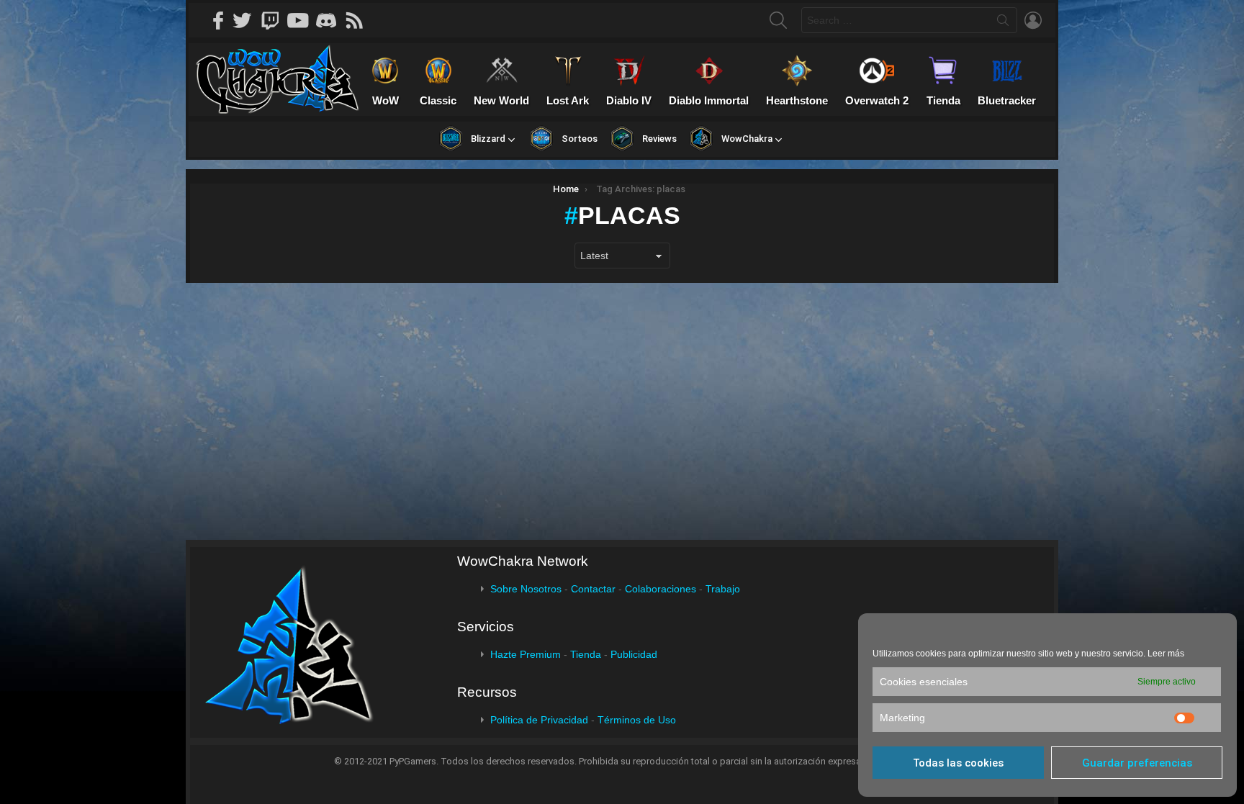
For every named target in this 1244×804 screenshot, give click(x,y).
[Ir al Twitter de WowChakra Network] (246, 20)
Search (1002, 23)
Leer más (1166, 654)
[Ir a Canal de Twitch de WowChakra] (275, 20)
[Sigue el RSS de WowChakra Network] (359, 20)
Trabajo (723, 589)
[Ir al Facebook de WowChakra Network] (218, 20)
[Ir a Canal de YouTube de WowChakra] (303, 20)
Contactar (593, 589)
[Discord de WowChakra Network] (331, 20)
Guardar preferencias (1137, 762)
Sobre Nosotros (526, 589)
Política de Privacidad (539, 720)
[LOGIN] (1033, 20)
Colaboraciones (660, 589)
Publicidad (633, 654)
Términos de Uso (637, 720)
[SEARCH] (778, 20)
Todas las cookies (958, 762)
